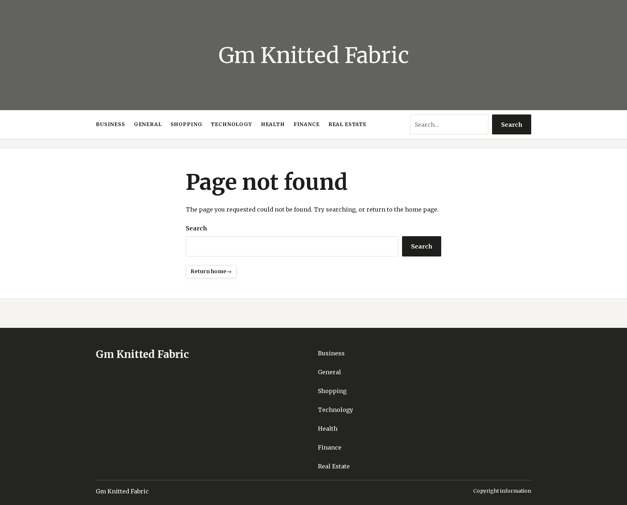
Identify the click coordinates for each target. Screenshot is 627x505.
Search (511, 124)
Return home (208, 271)
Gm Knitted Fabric (313, 55)
